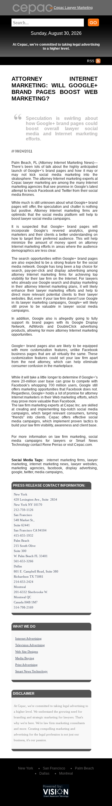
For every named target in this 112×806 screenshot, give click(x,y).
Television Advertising (30, 645)
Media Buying (24, 658)
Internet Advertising (28, 638)
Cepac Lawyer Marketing (73, 8)
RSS (90, 61)
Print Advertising (26, 664)
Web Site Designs (26, 651)
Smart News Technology (31, 671)
